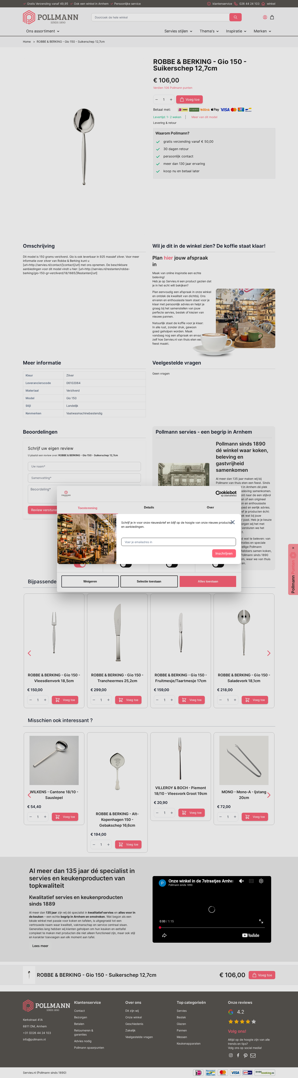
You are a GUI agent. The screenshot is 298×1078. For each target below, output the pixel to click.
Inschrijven (224, 553)
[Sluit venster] (232, 522)
